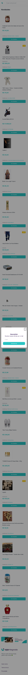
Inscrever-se (14, 343)
